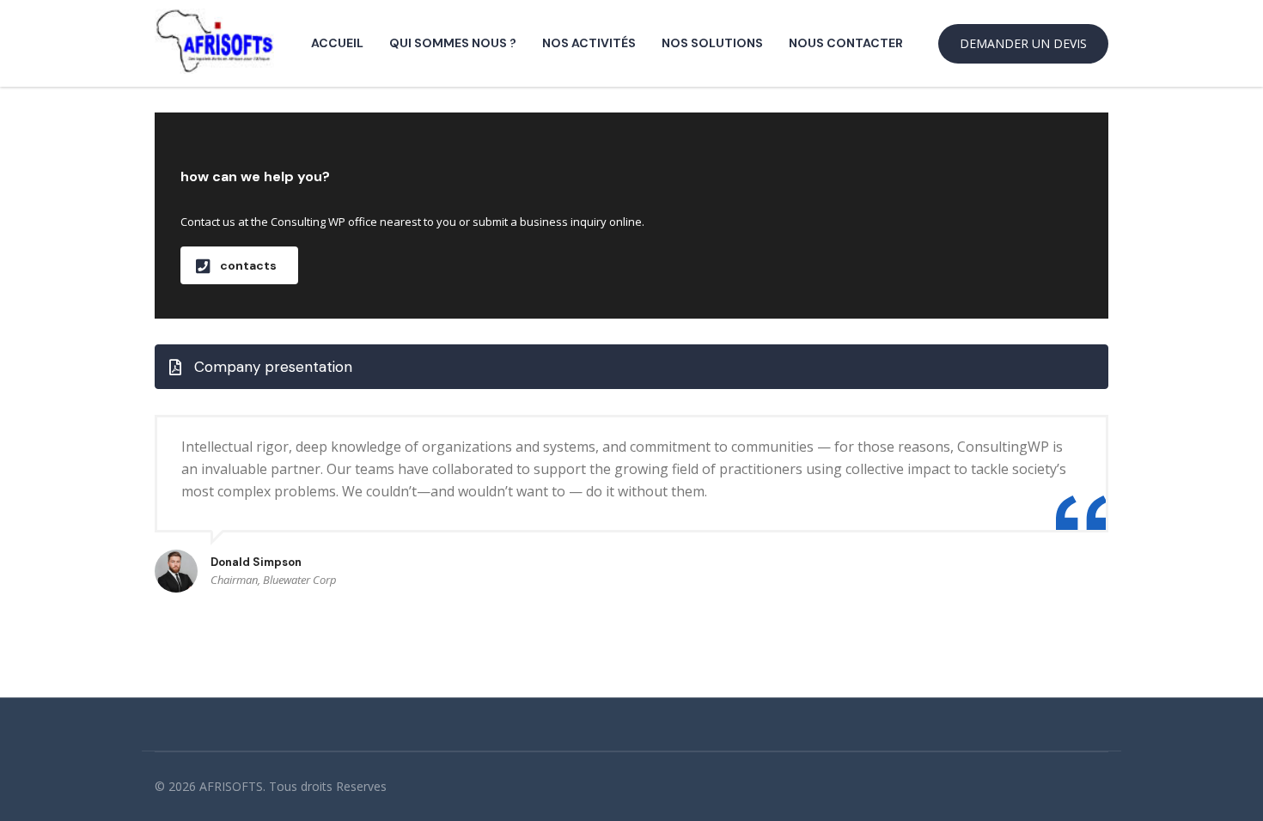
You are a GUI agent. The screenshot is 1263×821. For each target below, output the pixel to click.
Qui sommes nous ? (452, 43)
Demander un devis (1023, 43)
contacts (248, 265)
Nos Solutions (712, 43)
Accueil (337, 43)
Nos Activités (589, 43)
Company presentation (273, 366)
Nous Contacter (846, 43)
